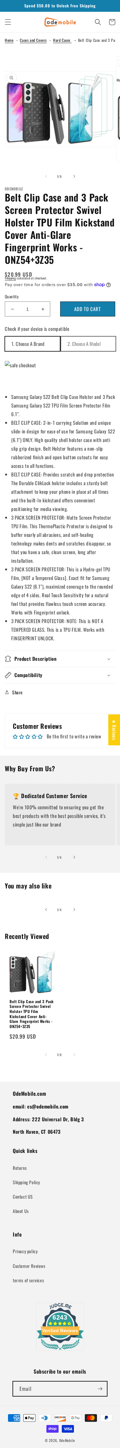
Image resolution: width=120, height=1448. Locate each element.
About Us (21, 1211)
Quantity (12, 296)
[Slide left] (46, 176)
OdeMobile (67, 1440)
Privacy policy (25, 1251)
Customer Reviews (29, 1265)
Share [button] (17, 692)
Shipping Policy (26, 1182)
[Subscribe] (100, 1388)
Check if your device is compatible (37, 328)
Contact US (23, 1196)
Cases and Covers (33, 40)
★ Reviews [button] (114, 730)
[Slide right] (74, 176)
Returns (20, 1167)
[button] (8, 22)
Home (9, 40)
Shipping (10, 278)
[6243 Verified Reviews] (60, 1350)
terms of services (28, 1280)
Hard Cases (62, 40)
